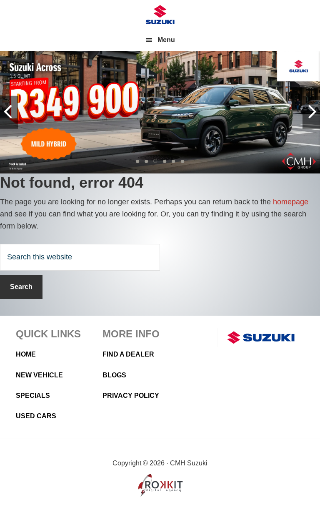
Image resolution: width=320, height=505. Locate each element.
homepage (290, 202)
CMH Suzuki (160, 14)
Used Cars (36, 416)
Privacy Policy (130, 395)
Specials (33, 395)
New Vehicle (39, 375)
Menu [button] (166, 39)
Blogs (114, 375)
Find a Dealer (128, 354)
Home (26, 354)
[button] (137, 161)
